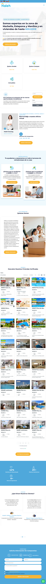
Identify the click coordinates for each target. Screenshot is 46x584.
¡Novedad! (3, 299)
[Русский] (7, 1)
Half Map (44, 275)
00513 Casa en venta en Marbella (7, 288)
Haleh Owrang (8, 131)
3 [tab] (23, 326)
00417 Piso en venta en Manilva (22, 370)
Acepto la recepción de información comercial (14, 573)
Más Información (12, 182)
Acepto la (11, 571)
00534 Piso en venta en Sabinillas (38, 329)
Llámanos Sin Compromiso (26, 136)
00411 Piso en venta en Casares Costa (38, 350)
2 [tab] (22, 326)
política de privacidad (14, 571)
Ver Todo (12, 86)
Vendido (18, 340)
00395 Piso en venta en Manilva (22, 391)
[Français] (2, 1)
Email (33, 100)
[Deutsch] (4, 1)
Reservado (19, 301)
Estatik (25, 448)
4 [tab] (24, 326)
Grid (39, 275)
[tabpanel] (23, 343)
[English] (1, 1)
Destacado (3, 301)
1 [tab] (21, 326)
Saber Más (11, 69)
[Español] (8, 1)
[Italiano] (5, 1)
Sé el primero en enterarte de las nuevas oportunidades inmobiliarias (16, 98)
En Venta (18, 282)
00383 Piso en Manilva (21, 411)
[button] (44, 5)
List (42, 275)
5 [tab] (9, 367)
